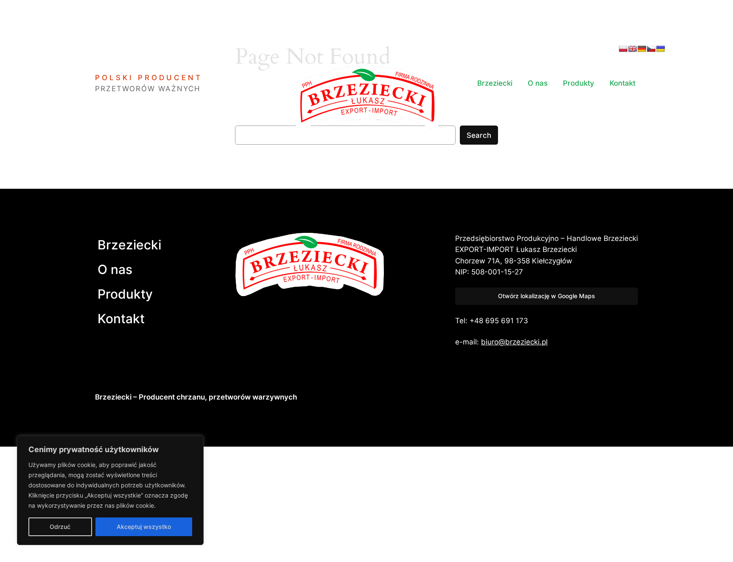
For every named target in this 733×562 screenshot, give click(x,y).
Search (479, 135)
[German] (642, 48)
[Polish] (623, 48)
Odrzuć (60, 526)
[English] (632, 48)
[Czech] (651, 48)
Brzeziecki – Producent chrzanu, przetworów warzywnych (196, 397)
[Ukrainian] (660, 48)
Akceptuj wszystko (144, 526)
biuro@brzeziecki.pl (514, 342)
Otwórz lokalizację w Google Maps (546, 295)
